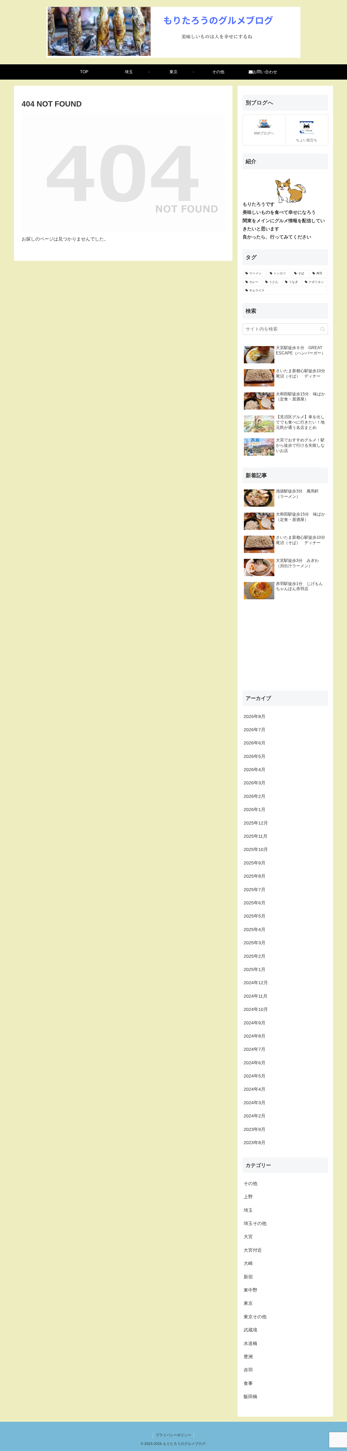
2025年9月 (254, 862)
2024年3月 (254, 1102)
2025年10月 (256, 849)
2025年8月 (254, 876)
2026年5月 (254, 756)
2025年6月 (254, 903)
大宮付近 (253, 1250)
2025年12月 (256, 823)
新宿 (248, 1276)
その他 (250, 1183)
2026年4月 (254, 769)
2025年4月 (254, 929)
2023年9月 (254, 1129)
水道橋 (250, 1343)
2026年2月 (254, 796)
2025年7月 (254, 889)
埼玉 (248, 1210)
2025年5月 (254, 916)
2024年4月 (254, 1089)
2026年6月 (254, 743)
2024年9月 (254, 1022)
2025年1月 (254, 969)
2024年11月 (255, 996)
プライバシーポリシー (173, 1435)
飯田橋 (250, 1396)
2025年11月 (255, 836)
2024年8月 (254, 1036)
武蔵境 (250, 1330)
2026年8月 (254, 716)
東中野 (250, 1290)
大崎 (248, 1263)
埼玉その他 (255, 1223)
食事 (248, 1383)
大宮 (248, 1236)
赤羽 (248, 1370)
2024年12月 (256, 982)
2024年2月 (254, 1116)
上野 (248, 1197)
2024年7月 (254, 1049)
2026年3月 (254, 783)
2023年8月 (254, 1142)
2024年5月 (254, 1076)
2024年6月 (254, 1062)
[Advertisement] (285, 646)
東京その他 (255, 1316)
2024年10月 (256, 1009)
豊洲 (248, 1356)
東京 (248, 1303)
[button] (322, 329)
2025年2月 (254, 956)
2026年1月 (254, 809)
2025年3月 (254, 943)
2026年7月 (254, 729)
